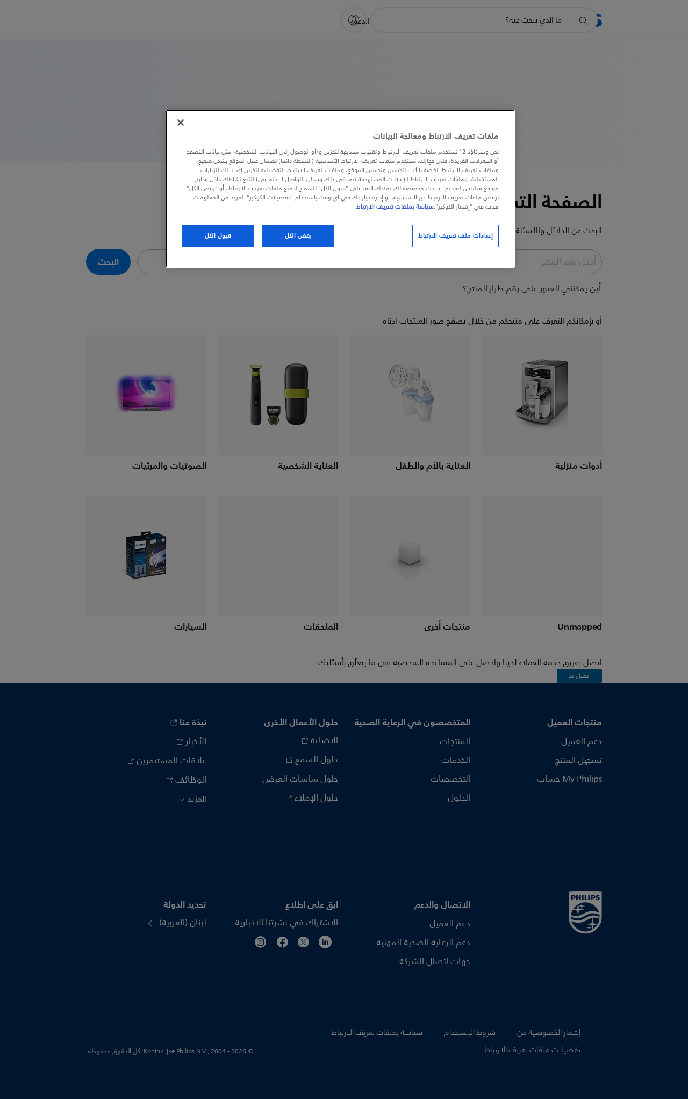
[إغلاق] (180, 122)
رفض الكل (298, 235)
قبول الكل (218, 235)
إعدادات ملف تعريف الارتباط (455, 235)
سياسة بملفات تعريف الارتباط (395, 206)
